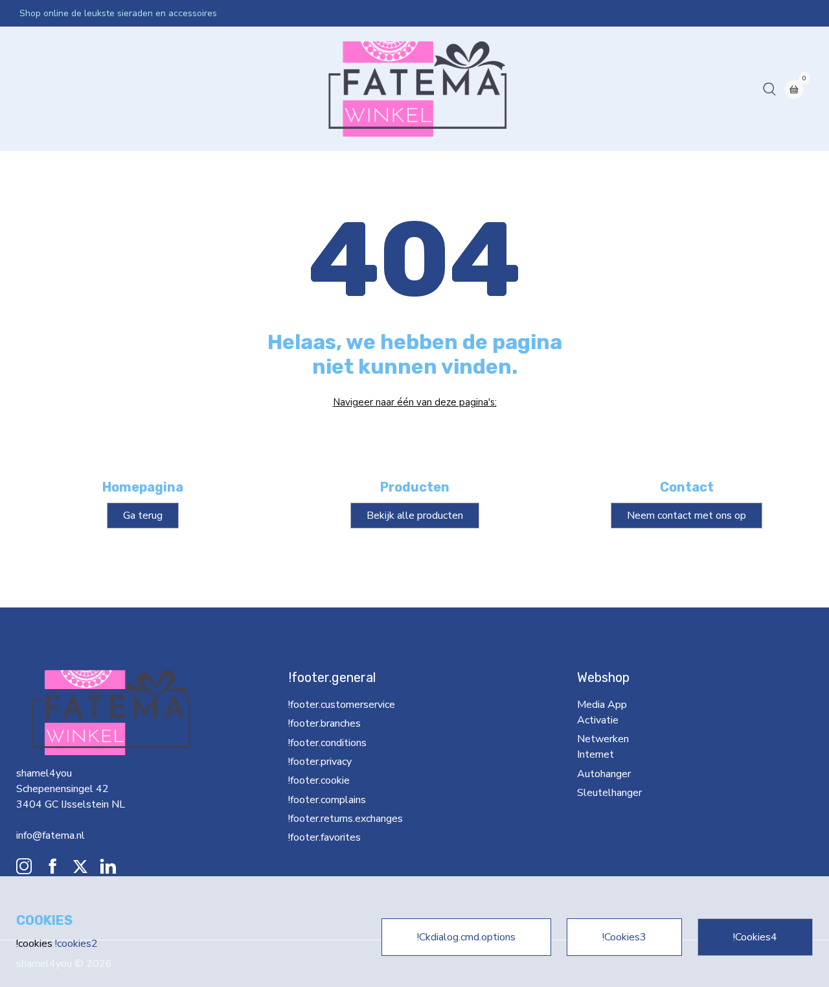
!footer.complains (327, 800)
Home (38, 89)
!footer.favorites (324, 837)
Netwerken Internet (267, 89)
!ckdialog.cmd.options (466, 937)
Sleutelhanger (420, 89)
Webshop (85, 89)
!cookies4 (755, 937)
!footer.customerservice (341, 705)
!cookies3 (624, 937)
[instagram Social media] (24, 870)
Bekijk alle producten (415, 515)
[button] (769, 89)
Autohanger (351, 89)
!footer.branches (324, 723)
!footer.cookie (319, 780)
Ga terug (143, 515)
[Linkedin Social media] (108, 870)
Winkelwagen (541, 89)
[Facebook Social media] (52, 870)
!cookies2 (76, 943)
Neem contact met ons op (686, 515)
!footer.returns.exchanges (338, 818)
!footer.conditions (327, 743)
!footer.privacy (320, 761)
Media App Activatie (165, 89)
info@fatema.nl (50, 835)
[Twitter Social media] (80, 870)
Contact (481, 89)
